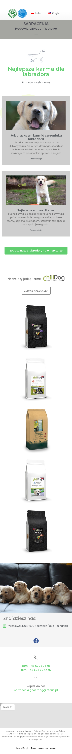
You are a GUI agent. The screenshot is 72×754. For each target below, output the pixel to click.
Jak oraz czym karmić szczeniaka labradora (36, 137)
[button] (36, 251)
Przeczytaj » (36, 158)
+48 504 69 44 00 (40, 670)
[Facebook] (36, 640)
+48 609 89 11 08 (40, 666)
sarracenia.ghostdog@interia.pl (36, 690)
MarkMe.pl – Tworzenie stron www (36, 748)
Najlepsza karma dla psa (36, 210)
